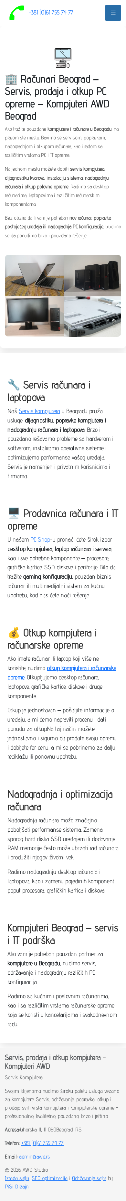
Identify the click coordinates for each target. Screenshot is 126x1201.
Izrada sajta (17, 1178)
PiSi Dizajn (17, 1186)
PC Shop (40, 539)
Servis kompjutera (39, 410)
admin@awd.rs (34, 1156)
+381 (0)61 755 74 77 (50, 12)
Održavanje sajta (89, 1178)
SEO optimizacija (50, 1178)
